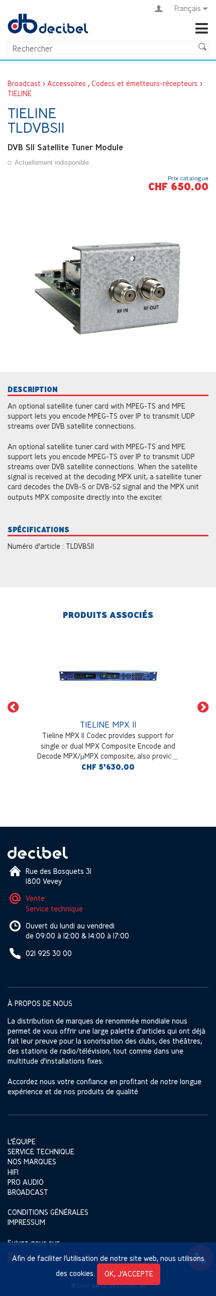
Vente (35, 898)
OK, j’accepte (128, 1273)
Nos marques (32, 1161)
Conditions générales (48, 1212)
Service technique (54, 908)
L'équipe (22, 1141)
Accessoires (66, 83)
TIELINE (20, 93)
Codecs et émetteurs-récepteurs (144, 83)
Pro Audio (26, 1182)
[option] (108, 707)
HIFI (13, 1172)
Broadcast (24, 83)
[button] (13, 707)
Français (187, 8)
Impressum (26, 1222)
